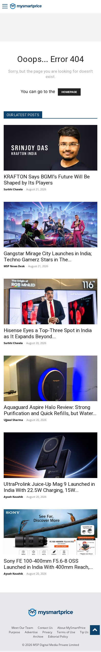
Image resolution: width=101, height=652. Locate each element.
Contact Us (45, 628)
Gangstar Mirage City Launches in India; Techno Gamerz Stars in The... (48, 257)
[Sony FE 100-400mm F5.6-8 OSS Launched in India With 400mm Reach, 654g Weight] (50, 532)
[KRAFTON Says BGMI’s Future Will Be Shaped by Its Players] (50, 148)
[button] (5, 6)
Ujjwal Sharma (13, 420)
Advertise (31, 632)
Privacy (47, 632)
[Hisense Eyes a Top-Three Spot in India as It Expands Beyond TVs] (50, 301)
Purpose (14, 632)
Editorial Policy (58, 636)
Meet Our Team (22, 628)
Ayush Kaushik (13, 497)
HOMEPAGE (69, 92)
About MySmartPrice (71, 628)
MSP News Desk (14, 266)
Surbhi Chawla (13, 189)
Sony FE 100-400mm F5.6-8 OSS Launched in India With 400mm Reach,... (48, 564)
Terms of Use (66, 632)
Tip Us (84, 632)
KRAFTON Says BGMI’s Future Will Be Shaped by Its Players (47, 180)
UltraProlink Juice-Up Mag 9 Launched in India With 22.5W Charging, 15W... (49, 487)
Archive (38, 636)
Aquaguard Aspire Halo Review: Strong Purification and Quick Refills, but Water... (50, 410)
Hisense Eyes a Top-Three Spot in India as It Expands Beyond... (48, 333)
